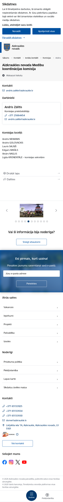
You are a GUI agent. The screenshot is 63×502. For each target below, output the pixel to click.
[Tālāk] (56, 210)
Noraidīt (16, 31)
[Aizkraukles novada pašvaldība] (24, 51)
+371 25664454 (16, 115)
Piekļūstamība (11, 370)
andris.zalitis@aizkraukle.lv (19, 90)
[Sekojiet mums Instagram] (11, 462)
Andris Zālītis (13, 107)
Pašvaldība (9, 332)
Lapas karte (10, 378)
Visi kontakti (17, 443)
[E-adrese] (8, 434)
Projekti (7, 324)
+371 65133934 (14, 410)
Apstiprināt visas (46, 31)
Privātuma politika (13, 361)
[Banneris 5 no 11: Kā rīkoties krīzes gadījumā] (31, 210)
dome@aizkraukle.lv (16, 420)
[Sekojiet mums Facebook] (4, 462)
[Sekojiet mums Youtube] (24, 462)
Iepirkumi (8, 315)
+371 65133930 (14, 415)
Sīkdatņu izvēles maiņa (15, 387)
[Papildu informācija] (17, 434)
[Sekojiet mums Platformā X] (17, 462)
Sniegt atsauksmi (31, 241)
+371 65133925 (14, 406)
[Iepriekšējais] (6, 210)
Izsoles (7, 341)
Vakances (8, 307)
